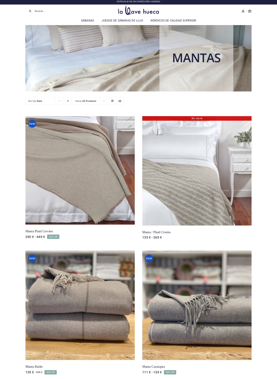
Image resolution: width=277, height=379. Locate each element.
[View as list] (120, 101)
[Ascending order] (68, 101)
